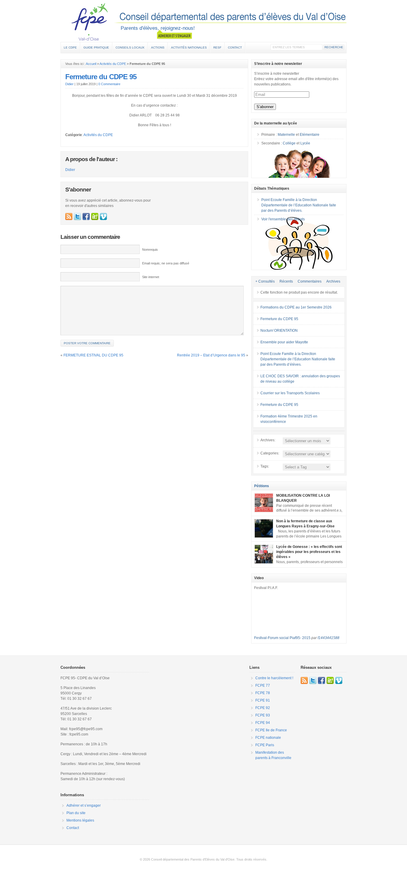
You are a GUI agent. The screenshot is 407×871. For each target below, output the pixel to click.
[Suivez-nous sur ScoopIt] (94, 216)
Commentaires (309, 281)
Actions (157, 47)
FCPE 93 (262, 715)
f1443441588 (328, 638)
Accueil (91, 64)
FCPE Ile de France (271, 730)
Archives (333, 281)
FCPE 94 (262, 723)
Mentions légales (80, 820)
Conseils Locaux (130, 47)
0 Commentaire (109, 84)
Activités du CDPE (113, 64)
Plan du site (76, 813)
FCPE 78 (262, 693)
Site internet (150, 277)
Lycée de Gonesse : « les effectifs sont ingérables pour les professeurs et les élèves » (309, 552)
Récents (286, 281)
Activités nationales (189, 47)
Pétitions (261, 486)
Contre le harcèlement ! (274, 678)
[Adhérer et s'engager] (174, 34)
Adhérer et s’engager (83, 805)
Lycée (305, 143)
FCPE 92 (262, 708)
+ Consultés (265, 281)
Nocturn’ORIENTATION (279, 330)
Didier (69, 84)
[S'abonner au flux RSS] (68, 216)
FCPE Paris (264, 745)
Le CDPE (70, 47)
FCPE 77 (262, 685)
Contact (235, 47)
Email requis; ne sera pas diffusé (165, 263)
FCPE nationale (268, 738)
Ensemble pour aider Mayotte (284, 342)
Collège (289, 143)
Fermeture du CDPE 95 (100, 77)
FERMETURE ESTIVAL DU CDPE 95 (93, 355)
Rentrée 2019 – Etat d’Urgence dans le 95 (211, 355)
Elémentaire (309, 135)
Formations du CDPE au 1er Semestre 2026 (296, 307)
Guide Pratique (96, 47)
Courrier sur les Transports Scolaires (290, 393)
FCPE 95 (203, 21)
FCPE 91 (262, 700)
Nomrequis (150, 249)
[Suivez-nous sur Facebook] (86, 216)
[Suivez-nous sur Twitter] (77, 216)
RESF (217, 47)
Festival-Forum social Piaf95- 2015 (282, 638)
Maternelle (286, 135)
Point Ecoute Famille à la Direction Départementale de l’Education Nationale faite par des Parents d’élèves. (298, 205)
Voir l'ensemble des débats (283, 219)
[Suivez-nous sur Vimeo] (103, 216)
